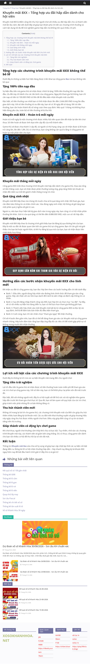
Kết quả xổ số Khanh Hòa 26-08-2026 (33, 589)
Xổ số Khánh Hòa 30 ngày (14, 510)
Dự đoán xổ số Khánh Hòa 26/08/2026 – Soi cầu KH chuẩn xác (44, 561)
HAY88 (57, 635)
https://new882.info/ (29, 665)
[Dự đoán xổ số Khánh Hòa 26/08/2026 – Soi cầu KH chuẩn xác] (11, 561)
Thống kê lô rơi (9, 486)
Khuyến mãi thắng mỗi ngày (19, 45)
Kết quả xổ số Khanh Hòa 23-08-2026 (33, 599)
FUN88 (40, 641)
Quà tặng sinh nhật (16, 47)
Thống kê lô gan (10, 482)
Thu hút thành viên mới (18, 60)
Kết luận (8, 64)
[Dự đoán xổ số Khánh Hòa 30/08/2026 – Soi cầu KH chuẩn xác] (45, 522)
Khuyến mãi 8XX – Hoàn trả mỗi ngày (23, 43)
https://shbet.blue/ (62, 646)
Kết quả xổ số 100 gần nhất (15, 470)
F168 (57, 643)
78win (40, 656)
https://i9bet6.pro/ (45, 648)
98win (57, 639)
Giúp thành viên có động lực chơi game (24, 62)
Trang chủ (6, 8)
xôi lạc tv (75, 635)
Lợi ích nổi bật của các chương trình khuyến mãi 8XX (26, 55)
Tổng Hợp (14, 8)
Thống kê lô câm (10, 478)
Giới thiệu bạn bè (15, 50)
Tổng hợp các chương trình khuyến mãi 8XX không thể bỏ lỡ (28, 38)
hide (32, 33)
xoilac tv (75, 643)
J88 (39, 637)
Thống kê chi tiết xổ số (12, 502)
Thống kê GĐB (9, 474)
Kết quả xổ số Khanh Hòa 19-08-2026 (33, 610)
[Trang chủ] (5, 2)
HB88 (40, 645)
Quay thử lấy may (10, 494)
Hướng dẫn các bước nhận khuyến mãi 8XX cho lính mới (27, 52)
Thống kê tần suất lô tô (13, 506)
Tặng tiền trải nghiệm (17, 57)
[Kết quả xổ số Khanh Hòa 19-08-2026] (11, 610)
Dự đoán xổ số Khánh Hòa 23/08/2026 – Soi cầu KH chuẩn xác (44, 572)
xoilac (74, 639)
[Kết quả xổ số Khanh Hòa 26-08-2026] (11, 589)
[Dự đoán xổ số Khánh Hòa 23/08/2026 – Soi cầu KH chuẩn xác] (11, 572)
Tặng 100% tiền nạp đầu (18, 40)
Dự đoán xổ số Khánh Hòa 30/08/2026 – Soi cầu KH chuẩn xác (36, 546)
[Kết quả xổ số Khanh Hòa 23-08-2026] (11, 599)
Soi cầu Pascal (9, 498)
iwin (40, 652)
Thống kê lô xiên (10, 490)
